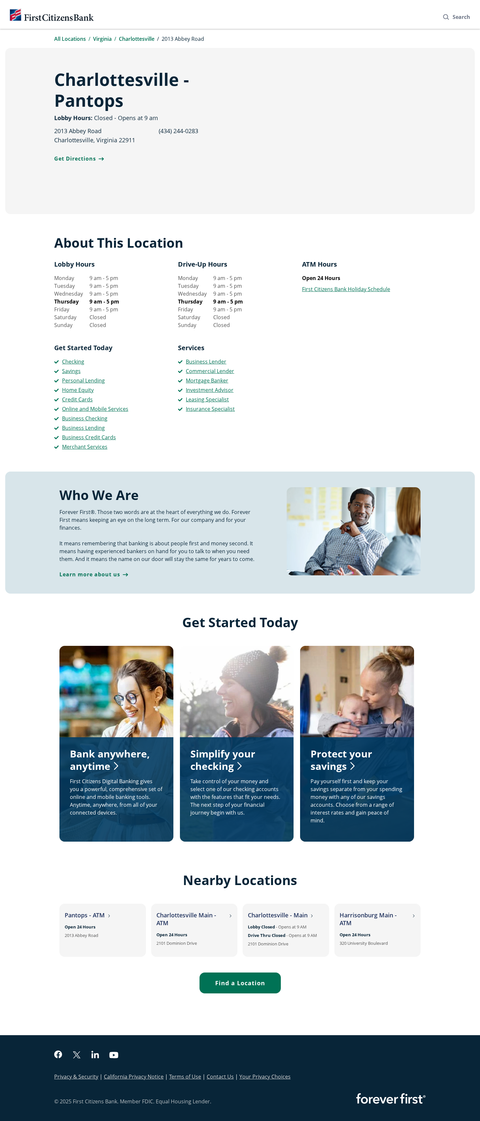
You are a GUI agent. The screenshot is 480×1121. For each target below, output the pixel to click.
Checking (73, 361)
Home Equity (78, 390)
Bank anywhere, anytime (110, 760)
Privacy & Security (76, 1076)
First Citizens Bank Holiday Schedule (346, 289)
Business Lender (206, 361)
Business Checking (84, 418)
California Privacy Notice (134, 1076)
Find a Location (240, 983)
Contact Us (220, 1076)
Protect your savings (341, 760)
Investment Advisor (209, 390)
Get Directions (75, 158)
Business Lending (83, 427)
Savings (71, 371)
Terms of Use (185, 1076)
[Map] (337, 131)
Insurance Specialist (210, 409)
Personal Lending (83, 380)
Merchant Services (84, 446)
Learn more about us (89, 574)
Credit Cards (77, 399)
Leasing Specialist (207, 399)
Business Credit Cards (89, 437)
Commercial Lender (210, 371)
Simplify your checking (222, 760)
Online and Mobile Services (95, 409)
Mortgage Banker (207, 380)
